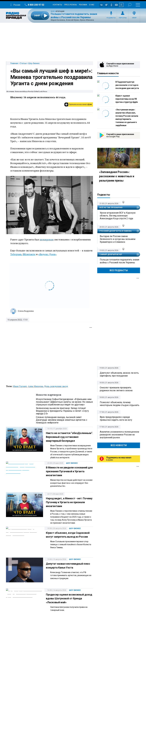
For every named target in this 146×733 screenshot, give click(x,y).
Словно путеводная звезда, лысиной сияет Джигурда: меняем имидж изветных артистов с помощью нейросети (61, 420)
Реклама (83, 5)
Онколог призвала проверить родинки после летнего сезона (116, 389)
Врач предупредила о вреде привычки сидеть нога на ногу (116, 418)
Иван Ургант (20, 386)
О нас (91, 5)
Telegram (16, 254)
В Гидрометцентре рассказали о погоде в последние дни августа (127, 85)
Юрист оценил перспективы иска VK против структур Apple (126, 99)
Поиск (129, 5)
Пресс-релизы (70, 5)
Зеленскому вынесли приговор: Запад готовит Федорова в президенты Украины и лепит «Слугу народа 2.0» (62, 411)
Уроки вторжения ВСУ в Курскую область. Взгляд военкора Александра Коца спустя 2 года (118, 215)
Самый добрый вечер (111, 254)
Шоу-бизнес (34, 63)
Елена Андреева (26, 311)
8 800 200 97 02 (36, 4)
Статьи (23, 63)
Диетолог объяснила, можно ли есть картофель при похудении (119, 374)
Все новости (119, 445)
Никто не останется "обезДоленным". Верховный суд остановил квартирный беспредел (69, 437)
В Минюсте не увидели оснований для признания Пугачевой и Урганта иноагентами (69, 471)
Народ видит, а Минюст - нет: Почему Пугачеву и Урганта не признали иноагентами (69, 502)
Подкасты (111, 18)
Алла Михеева (35, 386)
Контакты (57, 5)
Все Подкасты (119, 270)
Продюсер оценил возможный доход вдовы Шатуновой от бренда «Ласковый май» (69, 598)
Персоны (123, 18)
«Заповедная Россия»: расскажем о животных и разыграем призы (116, 176)
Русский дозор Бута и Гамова (115, 231)
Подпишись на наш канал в (80, 104)
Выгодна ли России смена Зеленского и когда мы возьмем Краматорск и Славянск (117, 239)
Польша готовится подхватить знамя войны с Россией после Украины (119, 261)
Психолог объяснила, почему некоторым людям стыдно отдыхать (119, 404)
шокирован (47, 239)
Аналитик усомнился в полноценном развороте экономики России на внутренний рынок (119, 434)
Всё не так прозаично (111, 208)
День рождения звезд (56, 386)
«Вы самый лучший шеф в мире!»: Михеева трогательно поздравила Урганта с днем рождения (51, 77)
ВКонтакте (29, 254)
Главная (14, 63)
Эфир (134, 18)
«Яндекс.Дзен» (47, 254)
